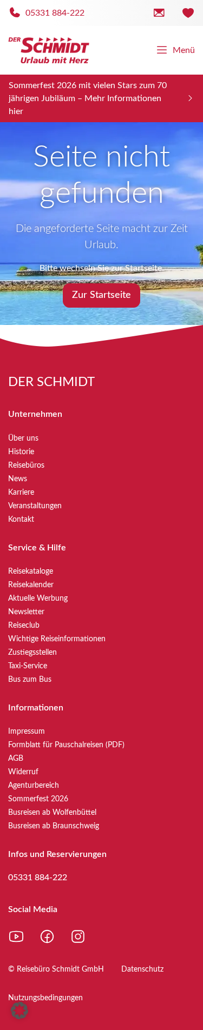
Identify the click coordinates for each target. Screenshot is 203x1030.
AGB (15, 758)
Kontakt (21, 519)
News (17, 479)
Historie (21, 452)
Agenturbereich (33, 785)
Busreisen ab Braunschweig (53, 826)
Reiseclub (24, 625)
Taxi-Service (27, 666)
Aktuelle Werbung (38, 598)
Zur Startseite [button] (101, 295)
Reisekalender (31, 585)
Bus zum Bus (29, 679)
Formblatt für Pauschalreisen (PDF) (66, 745)
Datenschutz (142, 969)
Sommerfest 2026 (38, 799)
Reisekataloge (30, 571)
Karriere (21, 492)
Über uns (23, 438)
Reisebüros (26, 465)
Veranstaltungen (35, 506)
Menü (184, 50)
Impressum (26, 731)
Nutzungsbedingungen (45, 998)
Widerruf (23, 772)
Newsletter (26, 612)
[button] (19, 1010)
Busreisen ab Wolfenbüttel (52, 812)
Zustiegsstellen (32, 652)
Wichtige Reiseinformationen (57, 639)
